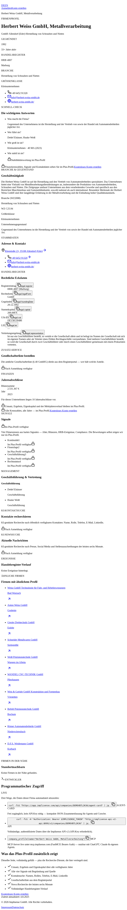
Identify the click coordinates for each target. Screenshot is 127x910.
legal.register (26, 286)
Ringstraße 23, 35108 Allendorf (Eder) (24, 251)
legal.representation (34, 333)
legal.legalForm (24, 294)
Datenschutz (18, 907)
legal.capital (25, 310)
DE (3, 5)
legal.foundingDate (25, 302)
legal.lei (13, 325)
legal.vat (17, 317)
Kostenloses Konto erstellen (87, 167)
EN (6, 5)
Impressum (6, 907)
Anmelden (6, 8)
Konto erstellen (18, 8)
